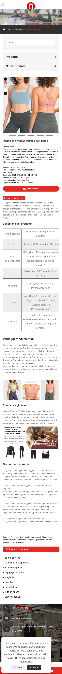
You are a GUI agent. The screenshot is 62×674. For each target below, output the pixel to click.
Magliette (9, 577)
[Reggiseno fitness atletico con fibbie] (31, 105)
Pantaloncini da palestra (17, 562)
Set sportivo (11, 587)
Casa (9, 29)
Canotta (9, 582)
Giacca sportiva (12, 597)
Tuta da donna (12, 592)
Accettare (34, 667)
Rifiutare (18, 667)
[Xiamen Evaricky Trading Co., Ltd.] (31, 1)
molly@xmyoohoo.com (22, 618)
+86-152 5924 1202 (21, 608)
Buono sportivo (33, 29)
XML (51, 644)
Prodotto (19, 29)
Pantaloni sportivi (13, 567)
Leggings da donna (14, 572)
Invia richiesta (33, 188)
